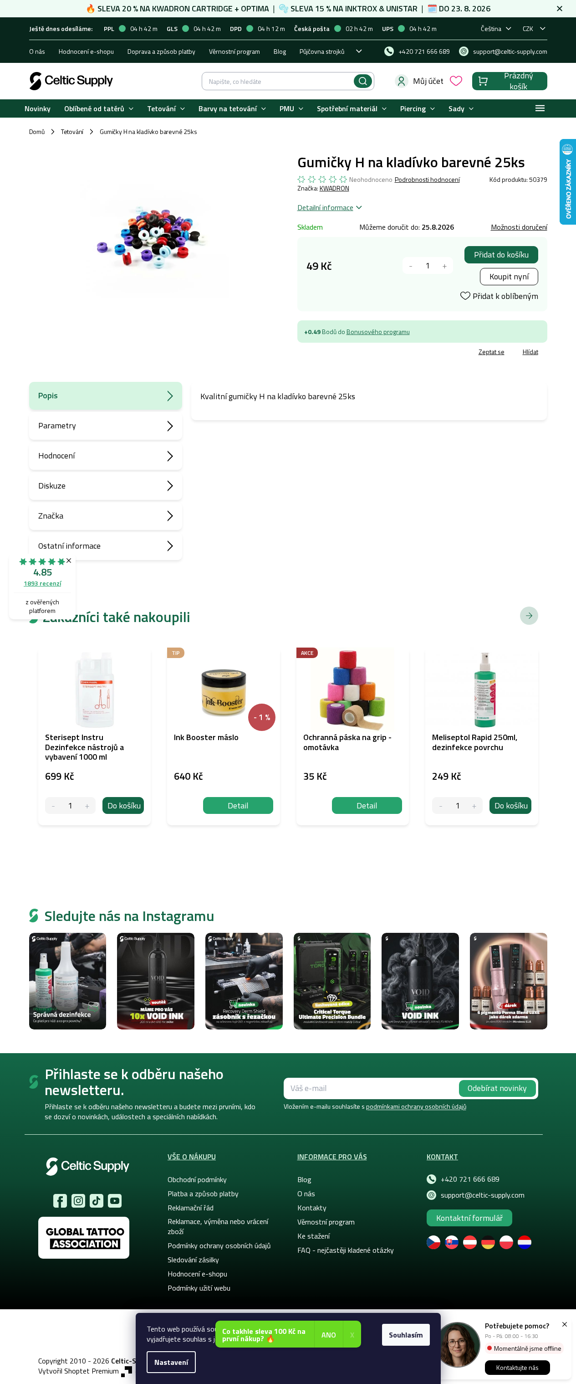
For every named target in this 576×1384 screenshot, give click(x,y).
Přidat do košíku (501, 254)
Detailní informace (325, 207)
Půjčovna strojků (322, 51)
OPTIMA (255, 8)
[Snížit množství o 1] (411, 265)
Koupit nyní (509, 276)
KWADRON (334, 188)
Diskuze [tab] (52, 485)
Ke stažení (313, 1236)
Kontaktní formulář (469, 1218)
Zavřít (350, 353)
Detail (238, 805)
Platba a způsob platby (203, 1193)
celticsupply (78, 1201)
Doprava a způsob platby (161, 51)
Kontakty (311, 1208)
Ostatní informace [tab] (69, 546)
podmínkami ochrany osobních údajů (416, 1106)
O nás (37, 51)
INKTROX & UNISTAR (381, 8)
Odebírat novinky (497, 1088)
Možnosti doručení (519, 227)
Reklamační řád (191, 1208)
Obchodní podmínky (197, 1179)
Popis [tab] (48, 395)
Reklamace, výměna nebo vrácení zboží (218, 1226)
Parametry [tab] (57, 425)
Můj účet (428, 81)
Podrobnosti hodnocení (427, 179)
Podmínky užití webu (199, 1288)
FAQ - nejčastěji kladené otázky (345, 1250)
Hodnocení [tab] (56, 455)
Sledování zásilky (193, 1260)
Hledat (363, 81)
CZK (528, 28)
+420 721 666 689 (470, 1179)
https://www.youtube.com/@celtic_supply (115, 1201)
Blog (280, 51)
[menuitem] (37, 109)
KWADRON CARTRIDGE (192, 8)
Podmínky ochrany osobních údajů (219, 1245)
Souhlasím (406, 1334)
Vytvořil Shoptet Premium (78, 1371)
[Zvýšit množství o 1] (444, 265)
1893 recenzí (42, 583)
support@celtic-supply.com (483, 1195)
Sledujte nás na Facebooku (60, 1201)
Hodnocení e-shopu (86, 51)
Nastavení (171, 1362)
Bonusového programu (378, 331)
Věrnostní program (234, 51)
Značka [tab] (50, 515)
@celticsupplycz (96, 1201)
